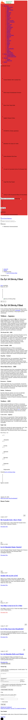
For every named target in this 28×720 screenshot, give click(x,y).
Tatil (8, 47)
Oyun (8, 39)
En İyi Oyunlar (10, 20)
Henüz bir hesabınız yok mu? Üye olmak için (13, 708)
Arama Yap (17, 198)
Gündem (9, 26)
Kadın (8, 50)
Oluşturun (3, 716)
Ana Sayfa (6, 5)
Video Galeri (10, 52)
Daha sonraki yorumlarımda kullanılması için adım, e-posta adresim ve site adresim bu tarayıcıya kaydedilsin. (13, 686)
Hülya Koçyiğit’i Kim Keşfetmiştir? (9, 498)
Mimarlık (9, 36)
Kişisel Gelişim (10, 35)
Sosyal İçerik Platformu (6, 218)
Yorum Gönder (4, 689)
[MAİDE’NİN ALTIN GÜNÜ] (13, 570)
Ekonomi (9, 17)
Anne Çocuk (10, 7)
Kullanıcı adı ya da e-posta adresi (8, 694)
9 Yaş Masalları (10, 48)
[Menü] (1, 217)
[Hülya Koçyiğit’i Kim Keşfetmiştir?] (12, 495)
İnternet (8, 32)
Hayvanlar (9, 28)
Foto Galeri (9, 24)
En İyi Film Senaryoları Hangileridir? (12, 629)
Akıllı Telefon (10, 9)
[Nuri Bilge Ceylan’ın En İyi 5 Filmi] (13, 600)
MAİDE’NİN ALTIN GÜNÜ (9, 576)
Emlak (8, 19)
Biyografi (9, 12)
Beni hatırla (5, 701)
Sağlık (8, 44)
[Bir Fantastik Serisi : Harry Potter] (12, 515)
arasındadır (17, 310)
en (18, 409)
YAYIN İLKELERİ (11, 56)
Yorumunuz (4, 678)
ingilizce (9, 31)
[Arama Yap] (1, 197)
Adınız (22, 680)
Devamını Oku (4, 526)
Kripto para (9, 60)
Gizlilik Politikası (11, 55)
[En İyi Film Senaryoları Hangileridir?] (13, 624)
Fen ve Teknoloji (11, 21)
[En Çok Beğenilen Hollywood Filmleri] (12, 649)
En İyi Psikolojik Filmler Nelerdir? (11, 547)
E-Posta (22, 681)
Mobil (8, 38)
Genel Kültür (10, 27)
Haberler (9, 30)
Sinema (8, 43)
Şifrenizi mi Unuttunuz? (6, 707)
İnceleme (9, 34)
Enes (2, 285)
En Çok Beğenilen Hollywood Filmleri (12, 654)
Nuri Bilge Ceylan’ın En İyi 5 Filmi (11, 605)
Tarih (8, 46)
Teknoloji (9, 40)
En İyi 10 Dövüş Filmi (12, 273)
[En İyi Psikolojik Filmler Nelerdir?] (13, 541)
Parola (2, 699)
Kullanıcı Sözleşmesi (8, 54)
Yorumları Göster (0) (5, 663)
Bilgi (8, 11)
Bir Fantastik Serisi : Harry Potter (11, 520)
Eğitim (8, 16)
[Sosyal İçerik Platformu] (7, 3)
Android (9, 8)
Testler (8, 42)
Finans (8, 23)
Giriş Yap (3, 208)
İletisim (5, 62)
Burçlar (8, 15)
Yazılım (8, 59)
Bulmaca (9, 13)
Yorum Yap (3, 666)
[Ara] (15, 221)
